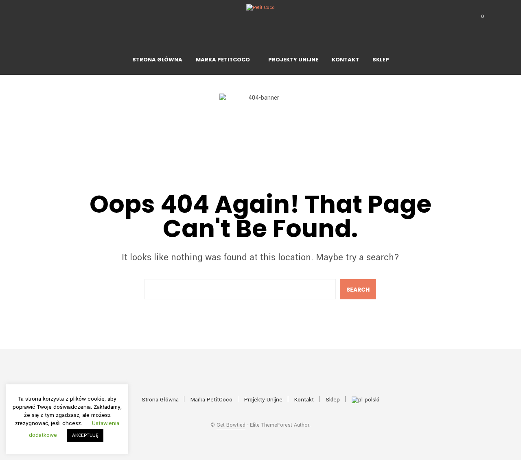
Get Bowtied (231, 425)
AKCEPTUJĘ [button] (85, 435)
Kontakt (345, 59)
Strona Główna (157, 59)
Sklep (380, 59)
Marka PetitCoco (223, 59)
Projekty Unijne (293, 59)
